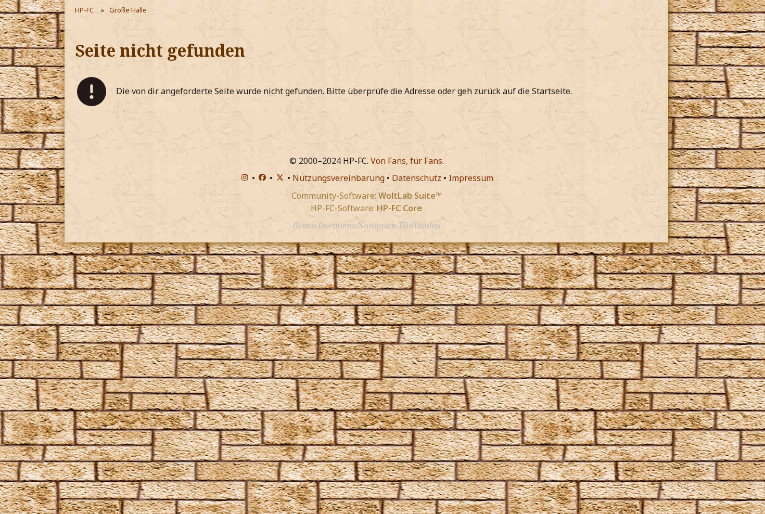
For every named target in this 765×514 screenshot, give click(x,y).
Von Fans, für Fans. (407, 160)
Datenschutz (416, 178)
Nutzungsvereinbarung (338, 178)
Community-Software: (366, 195)
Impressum (471, 178)
